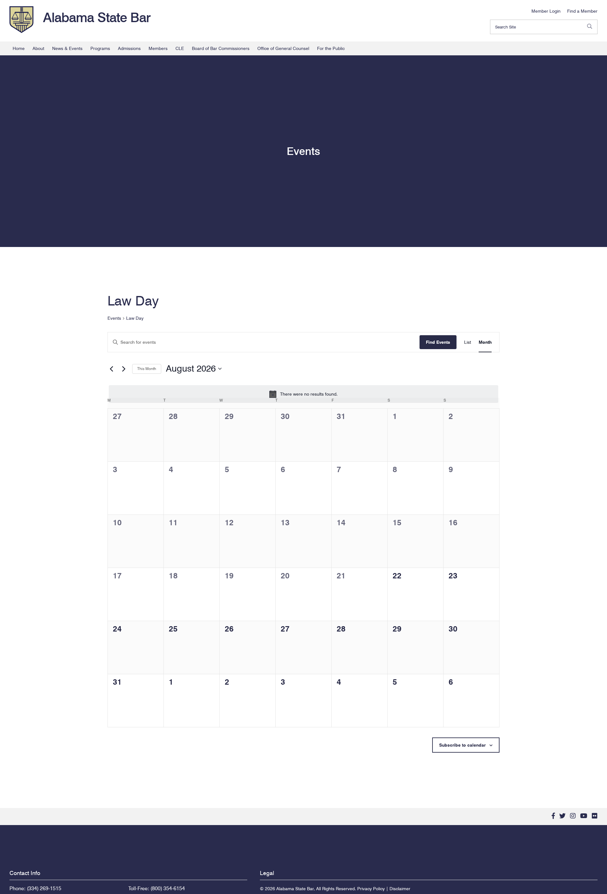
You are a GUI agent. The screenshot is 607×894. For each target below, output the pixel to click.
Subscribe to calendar (462, 745)
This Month (146, 368)
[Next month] (123, 369)
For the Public (331, 48)
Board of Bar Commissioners (220, 48)
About (38, 48)
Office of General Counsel (283, 48)
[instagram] (573, 816)
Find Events (438, 342)
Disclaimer (399, 888)
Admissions (129, 48)
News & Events (67, 48)
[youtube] (583, 816)
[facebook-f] (553, 816)
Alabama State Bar (96, 17)
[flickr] (595, 816)
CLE (179, 48)
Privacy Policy (371, 888)
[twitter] (562, 816)
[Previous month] (111, 369)
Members (158, 48)
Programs (100, 48)
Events (114, 318)
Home (19, 48)
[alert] (303, 394)
